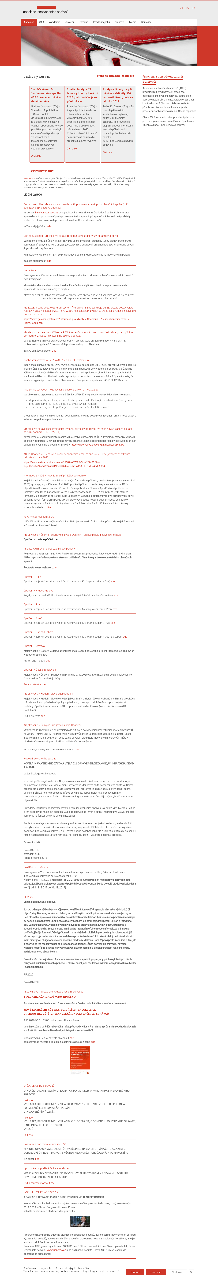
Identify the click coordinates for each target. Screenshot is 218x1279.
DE (193, 8)
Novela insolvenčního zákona (40, 758)
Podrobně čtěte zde (35, 684)
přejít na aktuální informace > (116, 75)
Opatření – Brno (32, 576)
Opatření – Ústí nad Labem (38, 632)
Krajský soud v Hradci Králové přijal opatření (48, 693)
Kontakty (146, 22)
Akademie (54, 22)
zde (49, 226)
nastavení (114, 1271)
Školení (69, 22)
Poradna (83, 22)
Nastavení (177, 1272)
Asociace (29, 22)
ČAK (41, 22)
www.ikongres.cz (56, 1250)
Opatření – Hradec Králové (38, 590)
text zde (28, 1100)
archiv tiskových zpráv (41, 171)
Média (132, 22)
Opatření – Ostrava (34, 645)
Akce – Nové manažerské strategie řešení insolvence (53, 991)
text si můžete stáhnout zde (39, 1183)
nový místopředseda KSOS (39, 516)
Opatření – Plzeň (33, 618)
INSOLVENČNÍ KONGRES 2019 (41, 1192)
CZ (181, 8)
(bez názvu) (30, 270)
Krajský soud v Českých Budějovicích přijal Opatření (52, 725)
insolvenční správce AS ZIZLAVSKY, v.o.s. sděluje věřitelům (56, 360)
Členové (119, 22)
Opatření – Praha (33, 604)
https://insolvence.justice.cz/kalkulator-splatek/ (97, 444)
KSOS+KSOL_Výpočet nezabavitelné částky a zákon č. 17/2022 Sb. (61, 389)
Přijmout (135, 1272)
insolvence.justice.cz (46, 212)
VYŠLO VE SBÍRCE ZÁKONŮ (39, 1085)
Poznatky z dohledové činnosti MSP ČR (46, 1144)
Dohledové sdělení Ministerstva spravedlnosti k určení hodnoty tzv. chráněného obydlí (71, 235)
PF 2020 (28, 896)
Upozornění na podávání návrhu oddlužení (47, 1168)
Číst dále (36, 156)
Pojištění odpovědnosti (36, 867)
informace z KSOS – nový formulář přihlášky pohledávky (55, 475)
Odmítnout (155, 1272)
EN (187, 8)
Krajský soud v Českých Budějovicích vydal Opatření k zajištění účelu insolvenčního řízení (72, 534)
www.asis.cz (29, 178)
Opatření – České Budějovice (40, 669)
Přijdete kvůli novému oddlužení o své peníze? (49, 548)
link (49, 507)
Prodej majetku (101, 22)
